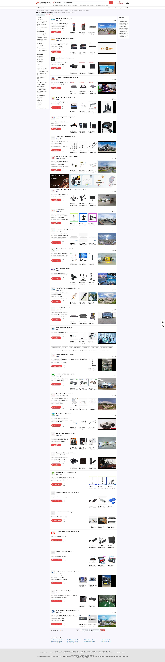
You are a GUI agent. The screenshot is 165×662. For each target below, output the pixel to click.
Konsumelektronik (42, 21)
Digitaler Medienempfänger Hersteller (126, 31)
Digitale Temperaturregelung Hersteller (126, 34)
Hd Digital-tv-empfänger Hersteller (125, 28)
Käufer (108, 7)
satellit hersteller (83, 5)
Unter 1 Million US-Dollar (42, 69)
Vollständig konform (104, 350)
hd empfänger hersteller (91, 5)
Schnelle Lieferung (42, 48)
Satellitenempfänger (56, 347)
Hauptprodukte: (54, 25)
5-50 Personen (41, 86)
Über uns (56, 651)
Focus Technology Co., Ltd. (81, 655)
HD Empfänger (77, 347)
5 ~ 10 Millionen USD (42, 76)
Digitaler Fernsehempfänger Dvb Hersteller (127, 21)
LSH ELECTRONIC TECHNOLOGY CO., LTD (65, 136)
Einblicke (103, 651)
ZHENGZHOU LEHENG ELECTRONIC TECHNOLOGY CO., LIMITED (71, 189)
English (47, 652)
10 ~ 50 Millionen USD (42, 71)
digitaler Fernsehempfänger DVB (79, 350)
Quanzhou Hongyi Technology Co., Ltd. (65, 58)
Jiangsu (39, 100)
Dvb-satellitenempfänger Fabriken (56, 642)
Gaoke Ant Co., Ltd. (60, 209)
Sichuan (39, 104)
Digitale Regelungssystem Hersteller (126, 36)
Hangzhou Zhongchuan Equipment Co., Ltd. (67, 610)
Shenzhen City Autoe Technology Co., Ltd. (65, 117)
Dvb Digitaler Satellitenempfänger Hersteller (127, 29)
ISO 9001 (40, 56)
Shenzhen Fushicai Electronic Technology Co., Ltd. (67, 492)
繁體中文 (56, 652)
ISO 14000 (40, 59)
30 (60, 630)
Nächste (101, 630)
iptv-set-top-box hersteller (100, 5)
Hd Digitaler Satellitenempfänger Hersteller (127, 33)
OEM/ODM (40, 45)
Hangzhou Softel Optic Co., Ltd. (63, 308)
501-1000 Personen (42, 89)
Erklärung (61, 651)
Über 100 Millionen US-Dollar (41, 78)
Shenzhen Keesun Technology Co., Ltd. (65, 248)
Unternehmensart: (55, 23)
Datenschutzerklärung (75, 651)
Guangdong (40, 97)
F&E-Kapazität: (54, 26)
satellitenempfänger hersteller (66, 5)
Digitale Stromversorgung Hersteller (57, 639)
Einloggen (127, 3)
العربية (95, 652)
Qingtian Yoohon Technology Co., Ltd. (64, 393)
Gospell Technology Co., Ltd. (64, 229)
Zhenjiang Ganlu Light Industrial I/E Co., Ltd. (66, 472)
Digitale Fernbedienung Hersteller (90, 639)
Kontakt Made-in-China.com (85, 651)
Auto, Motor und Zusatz (42, 25)
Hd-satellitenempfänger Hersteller (125, 23)
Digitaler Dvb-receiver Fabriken (89, 641)
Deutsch (72, 652)
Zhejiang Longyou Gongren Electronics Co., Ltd (67, 156)
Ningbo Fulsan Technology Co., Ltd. (64, 327)
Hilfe (115, 7)
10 (57, 630)
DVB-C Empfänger (55, 350)
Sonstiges (40, 40)
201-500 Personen (41, 88)
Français (64, 652)
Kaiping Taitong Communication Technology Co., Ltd (68, 288)
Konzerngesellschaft (42, 37)
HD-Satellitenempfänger (92, 350)
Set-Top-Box (64, 347)
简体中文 (51, 652)
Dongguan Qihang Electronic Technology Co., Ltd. (67, 571)
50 (62, 630)
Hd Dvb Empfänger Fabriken (106, 641)
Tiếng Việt (116, 652)
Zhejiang (39, 99)
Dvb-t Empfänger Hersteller (124, 26)
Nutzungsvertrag (67, 651)
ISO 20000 (40, 62)
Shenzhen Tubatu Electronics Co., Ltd (64, 512)
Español (68, 652)
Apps (120, 7)
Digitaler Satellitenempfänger (106, 347)
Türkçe (111, 652)
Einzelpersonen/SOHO (42, 39)
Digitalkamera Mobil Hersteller (72, 641)
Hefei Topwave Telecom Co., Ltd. (63, 413)
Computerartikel (41, 22)
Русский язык (86, 652)
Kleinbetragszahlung (42, 50)
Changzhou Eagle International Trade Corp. (66, 453)
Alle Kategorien (41, 7)
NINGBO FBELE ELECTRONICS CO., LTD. (65, 374)
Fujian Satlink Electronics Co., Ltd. (64, 18)
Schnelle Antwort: (54, 146)
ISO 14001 (40, 57)
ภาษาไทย (107, 652)
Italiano (81, 652)
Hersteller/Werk (41, 33)
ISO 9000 (40, 61)
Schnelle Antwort (41, 47)
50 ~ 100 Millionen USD (41, 74)
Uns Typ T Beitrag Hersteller (105, 639)
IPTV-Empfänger (95, 347)
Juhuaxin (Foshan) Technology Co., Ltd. (65, 433)
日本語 (60, 652)
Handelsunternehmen (41, 35)
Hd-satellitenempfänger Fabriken (73, 642)
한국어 (92, 652)
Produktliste (40, 14)
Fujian (39, 102)
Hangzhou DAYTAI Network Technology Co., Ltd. (67, 77)
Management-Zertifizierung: (56, 166)
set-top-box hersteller (75, 5)
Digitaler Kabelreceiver (65, 350)
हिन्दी (103, 652)
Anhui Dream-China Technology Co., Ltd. (65, 97)
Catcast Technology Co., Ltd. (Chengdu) (65, 38)
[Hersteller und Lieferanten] (43, 2)
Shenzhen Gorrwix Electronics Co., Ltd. (65, 354)
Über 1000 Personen (42, 91)
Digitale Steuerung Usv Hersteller (56, 641)
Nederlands (100, 652)
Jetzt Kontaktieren (56, 32)
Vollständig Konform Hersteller (125, 24)
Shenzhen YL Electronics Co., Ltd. (64, 590)
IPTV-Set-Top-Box (86, 347)
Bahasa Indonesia (122, 652)
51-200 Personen (41, 84)
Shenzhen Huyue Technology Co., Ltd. (65, 551)
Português (77, 652)
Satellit (70, 347)
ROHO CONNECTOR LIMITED (62, 268)
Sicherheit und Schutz (42, 27)
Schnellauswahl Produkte (96, 651)
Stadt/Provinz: (54, 28)
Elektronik (40, 19)
